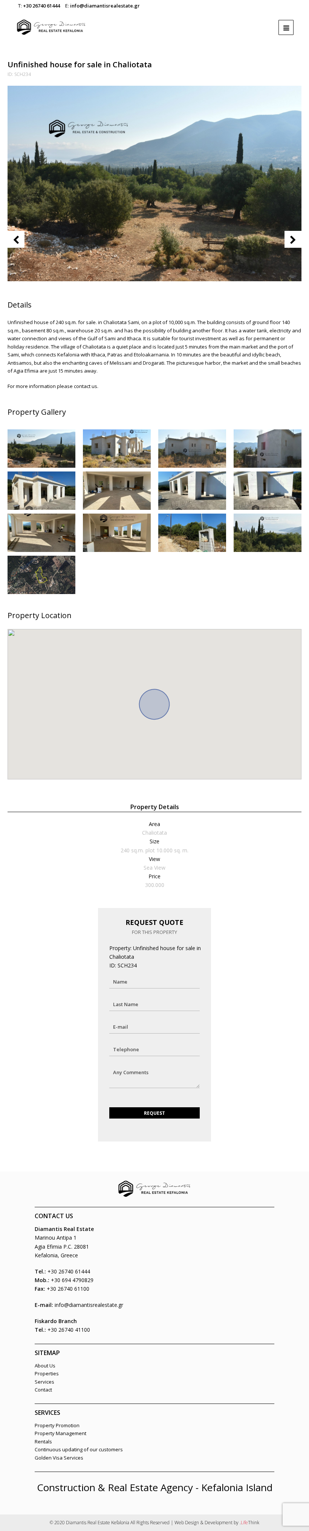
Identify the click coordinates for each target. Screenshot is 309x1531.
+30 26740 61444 (41, 5)
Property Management (60, 1433)
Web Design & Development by (216, 1522)
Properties (47, 1373)
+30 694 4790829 (72, 1280)
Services (44, 1381)
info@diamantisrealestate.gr (105, 5)
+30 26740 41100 (68, 1329)
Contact (43, 1389)
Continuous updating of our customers (79, 1449)
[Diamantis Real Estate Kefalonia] (51, 23)
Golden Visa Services (59, 1457)
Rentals (43, 1441)
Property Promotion (57, 1425)
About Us (45, 1365)
